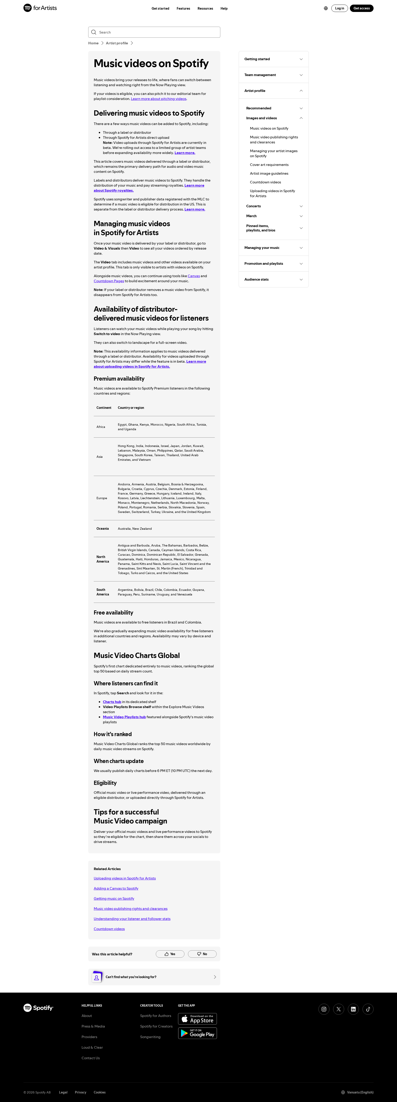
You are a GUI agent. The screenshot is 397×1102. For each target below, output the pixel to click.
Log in (339, 8)
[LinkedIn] (353, 1009)
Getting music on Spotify (114, 898)
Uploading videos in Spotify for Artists (125, 878)
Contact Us (91, 1057)
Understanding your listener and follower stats (132, 918)
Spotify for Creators (156, 1026)
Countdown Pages (109, 280)
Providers (89, 1036)
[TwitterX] (338, 1009)
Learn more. (194, 209)
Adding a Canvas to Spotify (116, 888)
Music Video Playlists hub (124, 716)
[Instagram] (323, 1009)
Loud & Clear (92, 1047)
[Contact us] (213, 976)
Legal (63, 1092)
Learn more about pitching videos (158, 98)
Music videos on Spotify (269, 128)
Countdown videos (109, 928)
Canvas (194, 275)
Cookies (100, 1092)
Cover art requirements (269, 164)
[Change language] (325, 8)
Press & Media (93, 1026)
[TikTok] (368, 1009)
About (87, 1015)
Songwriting (150, 1036)
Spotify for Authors (155, 1015)
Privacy (80, 1092)
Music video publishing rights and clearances (130, 908)
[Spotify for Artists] (40, 8)
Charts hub (112, 701)
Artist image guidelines (269, 173)
